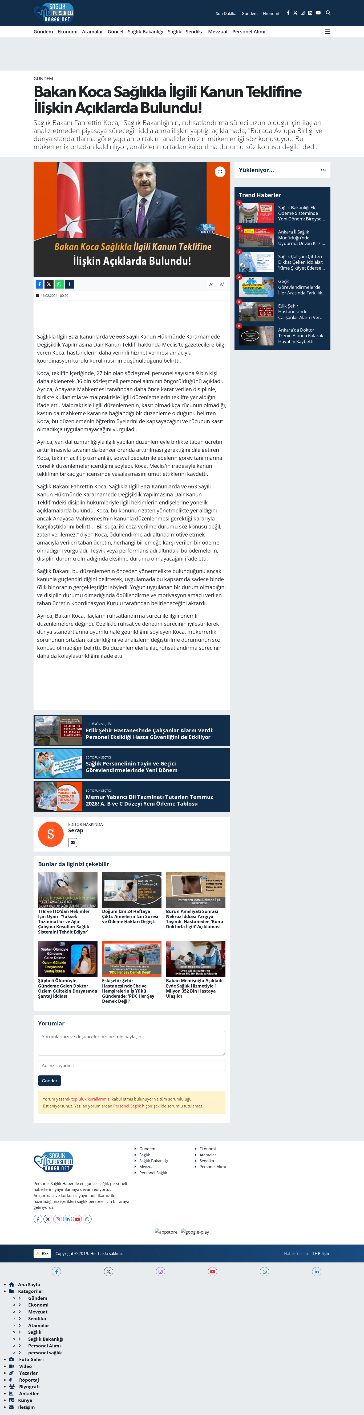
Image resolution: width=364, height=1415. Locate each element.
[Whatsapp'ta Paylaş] (59, 284)
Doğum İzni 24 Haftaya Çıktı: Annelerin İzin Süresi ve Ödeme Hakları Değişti (130, 916)
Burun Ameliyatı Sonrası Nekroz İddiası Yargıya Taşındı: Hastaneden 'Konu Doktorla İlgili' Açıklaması (194, 919)
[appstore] (167, 1231)
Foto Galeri (31, 1359)
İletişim (26, 1407)
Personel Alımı (248, 31)
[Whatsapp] (87, 1219)
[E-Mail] (72, 842)
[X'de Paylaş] (49, 284)
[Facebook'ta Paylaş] (39, 284)
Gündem (43, 31)
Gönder (50, 1081)
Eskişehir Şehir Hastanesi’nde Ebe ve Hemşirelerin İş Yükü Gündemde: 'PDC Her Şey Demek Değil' (128, 991)
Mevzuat (218, 31)
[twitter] (108, 1271)
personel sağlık (44, 1353)
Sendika (195, 31)
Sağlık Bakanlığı (145, 31)
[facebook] (56, 1271)
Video (25, 1366)
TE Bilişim (321, 1253)
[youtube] (212, 1271)
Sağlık (174, 31)
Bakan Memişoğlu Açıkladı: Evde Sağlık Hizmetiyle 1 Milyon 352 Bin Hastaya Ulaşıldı (195, 988)
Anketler (28, 1393)
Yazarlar (28, 1373)
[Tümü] (323, 170)
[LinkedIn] (67, 1219)
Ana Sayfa (29, 1284)
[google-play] (195, 1231)
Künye (25, 1400)
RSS (44, 1253)
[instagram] (160, 1271)
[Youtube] (77, 1219)
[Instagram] (57, 1219)
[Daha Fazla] (69, 284)
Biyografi (29, 1386)
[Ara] (328, 12)
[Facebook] (38, 1219)
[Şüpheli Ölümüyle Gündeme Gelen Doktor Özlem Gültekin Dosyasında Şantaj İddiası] (68, 959)
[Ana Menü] (327, 31)
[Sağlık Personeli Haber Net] (54, 13)
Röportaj (28, 1380)
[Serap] (51, 833)
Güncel (115, 31)
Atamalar (92, 31)
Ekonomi (68, 31)
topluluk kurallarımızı (91, 1099)
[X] (47, 1219)
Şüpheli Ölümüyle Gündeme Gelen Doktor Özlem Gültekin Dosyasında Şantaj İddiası (67, 988)
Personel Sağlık (127, 1106)
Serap (75, 830)
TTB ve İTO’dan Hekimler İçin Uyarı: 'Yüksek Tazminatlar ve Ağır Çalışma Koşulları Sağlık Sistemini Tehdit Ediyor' (64, 921)
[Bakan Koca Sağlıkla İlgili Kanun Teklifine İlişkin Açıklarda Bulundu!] (132, 219)
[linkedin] (316, 1271)
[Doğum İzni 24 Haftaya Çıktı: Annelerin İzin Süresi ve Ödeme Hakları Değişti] (131, 889)
